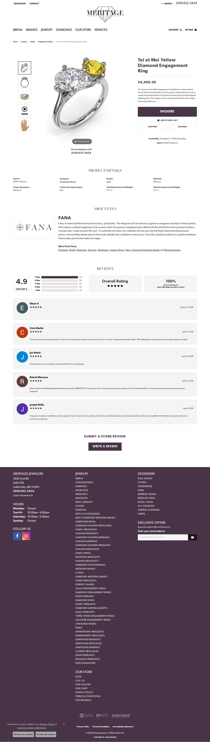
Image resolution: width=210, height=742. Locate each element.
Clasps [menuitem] (79, 573)
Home (15, 42)
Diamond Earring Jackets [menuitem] (91, 608)
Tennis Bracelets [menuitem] (85, 580)
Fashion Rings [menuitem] (84, 482)
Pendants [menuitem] (81, 494)
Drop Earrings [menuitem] (84, 596)
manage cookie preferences (31, 727)
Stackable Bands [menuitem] (85, 624)
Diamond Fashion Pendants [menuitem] (92, 545)
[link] (34, 3)
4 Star (37, 280)
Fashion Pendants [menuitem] (86, 533)
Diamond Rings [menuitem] (84, 600)
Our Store (83, 30)
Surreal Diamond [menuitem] (149, 510)
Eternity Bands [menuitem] (84, 584)
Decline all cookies (23, 734)
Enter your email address (151, 531)
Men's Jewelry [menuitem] (84, 502)
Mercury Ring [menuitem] (146, 498)
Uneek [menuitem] (141, 514)
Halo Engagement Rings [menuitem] (90, 588)
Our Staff (81, 688)
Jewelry (47, 30)
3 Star (37, 284)
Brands (32, 30)
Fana (109, 182)
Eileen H (34, 304)
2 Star (37, 287)
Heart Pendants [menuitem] (85, 604)
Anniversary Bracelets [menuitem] (89, 632)
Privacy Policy (84, 692)
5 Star (37, 277)
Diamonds (64, 30)
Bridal (18, 30)
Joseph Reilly (37, 405)
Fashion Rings (117, 250)
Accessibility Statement (123, 727)
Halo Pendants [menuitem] (84, 612)
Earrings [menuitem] (81, 486)
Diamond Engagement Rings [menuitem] (93, 592)
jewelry (24, 42)
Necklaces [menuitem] (81, 490)
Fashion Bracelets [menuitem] (87, 561)
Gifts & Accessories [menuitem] (87, 514)
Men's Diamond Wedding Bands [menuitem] (95, 518)
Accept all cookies (46, 734)
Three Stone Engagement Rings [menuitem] (95, 616)
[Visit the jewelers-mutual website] (121, 715)
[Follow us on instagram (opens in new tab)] (26, 536)
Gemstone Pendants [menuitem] (88, 639)
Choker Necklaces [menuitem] (87, 651)
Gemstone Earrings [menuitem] (87, 647)
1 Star (37, 290)
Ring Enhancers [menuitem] (85, 663)
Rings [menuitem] (78, 628)
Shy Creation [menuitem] (146, 506)
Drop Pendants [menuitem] (84, 655)
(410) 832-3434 (81, 153)
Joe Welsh (35, 353)
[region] (82, 96)
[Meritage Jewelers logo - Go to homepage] (105, 14)
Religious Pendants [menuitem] (87, 659)
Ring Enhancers (172, 250)
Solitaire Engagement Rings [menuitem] (93, 620)
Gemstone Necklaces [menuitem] (88, 643)
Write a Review (105, 446)
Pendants (63, 250)
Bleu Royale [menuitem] (145, 478)
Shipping (152, 127)
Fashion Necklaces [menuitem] (87, 549)
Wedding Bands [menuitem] (85, 569)
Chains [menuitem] (79, 506)
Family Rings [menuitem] (83, 553)
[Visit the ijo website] (102, 715)
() (80, 277)
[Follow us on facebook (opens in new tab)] (17, 536)
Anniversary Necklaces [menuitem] (90, 635)
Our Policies (83, 684)
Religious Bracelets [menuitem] (87, 557)
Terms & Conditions (87, 696)
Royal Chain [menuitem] (145, 502)
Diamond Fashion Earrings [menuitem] (92, 537)
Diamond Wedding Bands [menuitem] (91, 577)
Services (100, 30)
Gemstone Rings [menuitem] (85, 522)
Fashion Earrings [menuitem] (86, 541)
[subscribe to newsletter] (192, 537)
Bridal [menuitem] (79, 478)
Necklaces (103, 250)
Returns (182, 127)
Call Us (79, 680)
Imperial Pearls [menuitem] (147, 494)
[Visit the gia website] (86, 715)
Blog (78, 677)
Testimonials (83, 700)
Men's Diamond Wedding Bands (143, 250)
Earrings (92, 250)
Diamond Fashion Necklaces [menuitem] (93, 526)
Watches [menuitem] (80, 510)
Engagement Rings (45, 42)
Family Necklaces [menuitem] (86, 529)
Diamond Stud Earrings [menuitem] (90, 565)
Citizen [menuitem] (142, 482)
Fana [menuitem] (141, 490)
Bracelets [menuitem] (81, 498)
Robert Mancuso (39, 377)
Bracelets (82, 250)
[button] (19, 3)
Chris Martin (36, 328)
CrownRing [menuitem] (145, 486)
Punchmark (110, 737)
